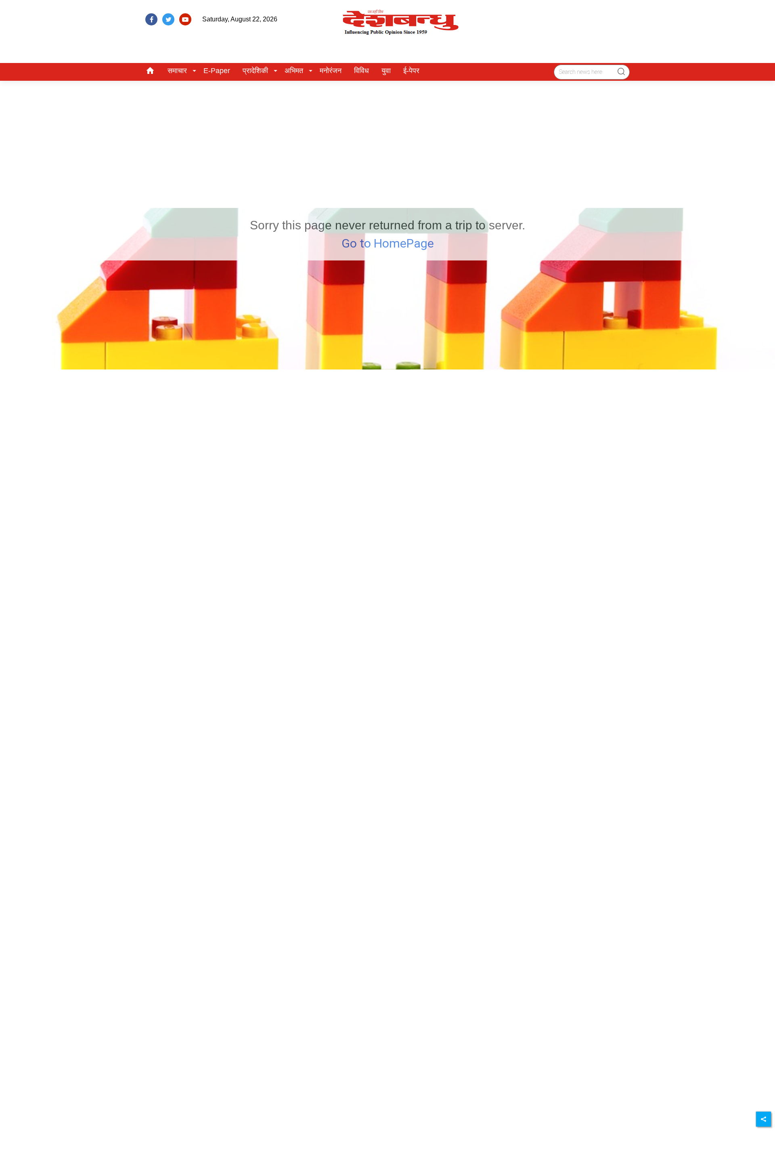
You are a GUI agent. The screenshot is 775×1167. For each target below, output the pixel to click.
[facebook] (151, 19)
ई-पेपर (411, 71)
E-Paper (216, 71)
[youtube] (185, 19)
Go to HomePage (387, 243)
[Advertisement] (387, 141)
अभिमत (294, 71)
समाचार (177, 71)
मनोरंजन (330, 71)
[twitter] (168, 19)
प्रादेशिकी (255, 71)
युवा (386, 71)
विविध (361, 71)
